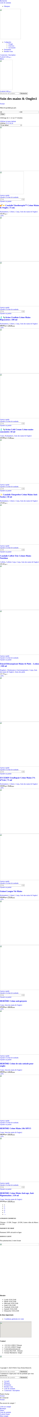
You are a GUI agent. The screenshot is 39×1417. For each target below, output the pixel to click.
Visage (10, 44)
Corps (17, 212)
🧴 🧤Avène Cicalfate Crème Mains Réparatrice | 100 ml (15, 318)
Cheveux (11, 46)
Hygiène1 (3, 670)
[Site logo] (10, 38)
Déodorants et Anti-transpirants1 (17, 670)
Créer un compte (5, 1407)
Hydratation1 (4, 212)
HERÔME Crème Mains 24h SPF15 (15, 1128)
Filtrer (2, 114)
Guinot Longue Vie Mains (11, 891)
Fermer (2, 104)
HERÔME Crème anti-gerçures (13, 1001)
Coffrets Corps (11, 562)
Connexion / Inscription (12, 1390)
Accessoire (11, 48)
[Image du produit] (12, 193)
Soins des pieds (20, 672)
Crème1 (12, 212)
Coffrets (2, 562)
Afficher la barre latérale (8, 121)
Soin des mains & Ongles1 (29, 212)
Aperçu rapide (4, 195)
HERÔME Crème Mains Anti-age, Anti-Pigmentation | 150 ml (17, 1194)
